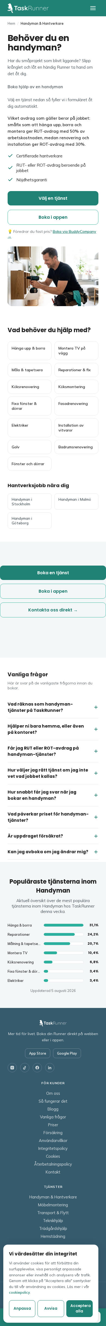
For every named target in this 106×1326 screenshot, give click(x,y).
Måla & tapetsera (27, 369)
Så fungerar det (53, 1101)
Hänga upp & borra (28, 348)
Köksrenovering (25, 386)
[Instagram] (12, 1067)
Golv (16, 447)
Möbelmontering (53, 1204)
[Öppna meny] (93, 8)
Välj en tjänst (53, 198)
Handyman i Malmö (74, 499)
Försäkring (53, 1132)
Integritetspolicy (53, 1148)
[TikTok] (24, 1067)
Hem (11, 23)
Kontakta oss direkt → (53, 610)
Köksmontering (71, 386)
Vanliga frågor (53, 1116)
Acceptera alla (80, 1308)
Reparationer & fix (74, 369)
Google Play (67, 1053)
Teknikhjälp (53, 1220)
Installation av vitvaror (71, 428)
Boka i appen (53, 217)
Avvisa (50, 1308)
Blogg (53, 1109)
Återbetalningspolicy (53, 1164)
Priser (53, 1124)
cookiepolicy (19, 1292)
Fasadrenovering (73, 403)
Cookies (53, 1156)
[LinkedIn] (49, 1067)
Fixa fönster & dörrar (24, 406)
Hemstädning (53, 1236)
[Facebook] (37, 1067)
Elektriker (20, 425)
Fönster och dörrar (28, 463)
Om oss (53, 1093)
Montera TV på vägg (71, 351)
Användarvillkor (53, 1140)
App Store (37, 1053)
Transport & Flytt (53, 1212)
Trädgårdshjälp (53, 1228)
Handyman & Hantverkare (53, 1197)
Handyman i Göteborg (22, 520)
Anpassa (22, 1308)
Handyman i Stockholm (22, 501)
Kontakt (53, 1172)
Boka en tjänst (53, 573)
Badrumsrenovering (75, 447)
